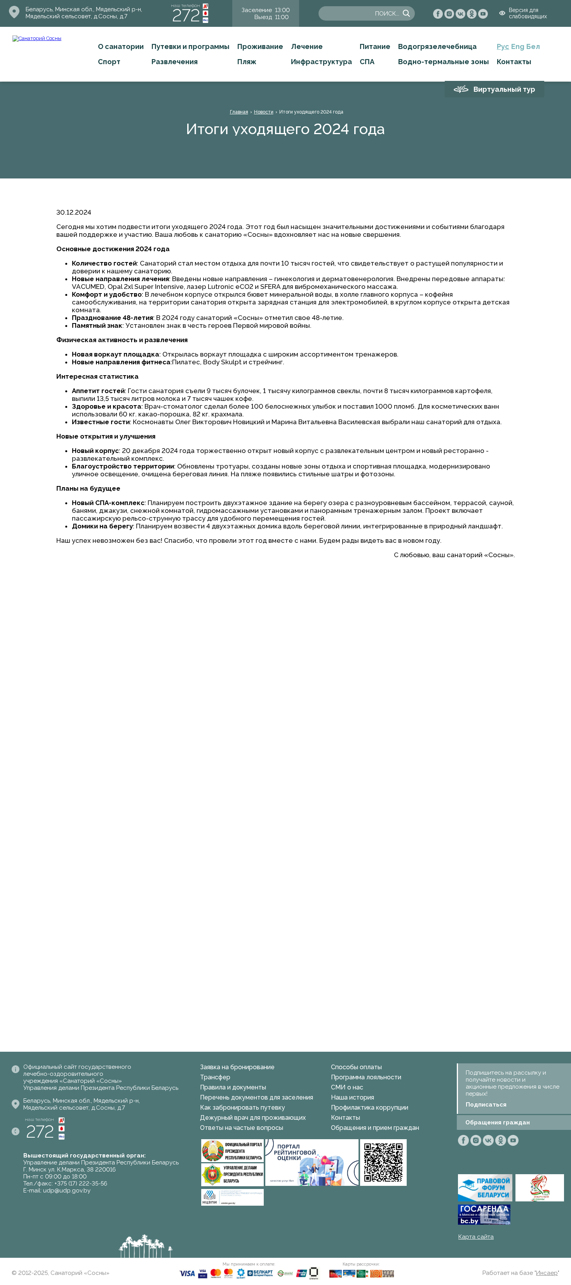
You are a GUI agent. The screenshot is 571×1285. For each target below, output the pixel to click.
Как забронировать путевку (242, 1107)
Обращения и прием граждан (375, 1127)
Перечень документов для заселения (256, 1097)
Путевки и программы (190, 46)
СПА (367, 62)
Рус (503, 46)
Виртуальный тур (504, 89)
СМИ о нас (347, 1087)
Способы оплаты (356, 1067)
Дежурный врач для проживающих (253, 1117)
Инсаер (547, 1272)
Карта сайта (476, 1236)
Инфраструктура (321, 62)
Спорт (109, 62)
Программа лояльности (366, 1077)
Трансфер (215, 1077)
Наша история (352, 1097)
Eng (517, 46)
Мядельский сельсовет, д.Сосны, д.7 (76, 16)
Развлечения (174, 62)
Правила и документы (233, 1087)
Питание (375, 46)
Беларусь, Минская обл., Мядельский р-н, (84, 9)
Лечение (307, 46)
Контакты (514, 62)
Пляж (246, 62)
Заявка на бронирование (237, 1067)
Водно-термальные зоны (443, 62)
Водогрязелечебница (437, 46)
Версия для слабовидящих (528, 13)
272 (186, 15)
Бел (533, 46)
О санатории (121, 46)
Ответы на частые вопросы (241, 1127)
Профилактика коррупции (369, 1107)
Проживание (260, 46)
